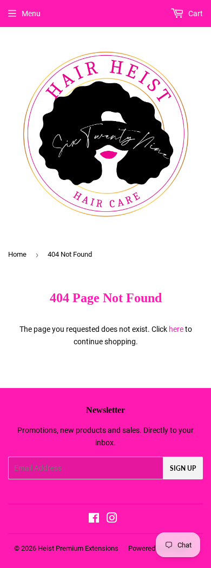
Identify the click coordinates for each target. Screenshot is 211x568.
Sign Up (183, 468)
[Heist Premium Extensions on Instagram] (112, 519)
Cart (195, 13)
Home (17, 254)
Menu (31, 13)
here (176, 329)
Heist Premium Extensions (78, 548)
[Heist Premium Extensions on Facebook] (94, 519)
